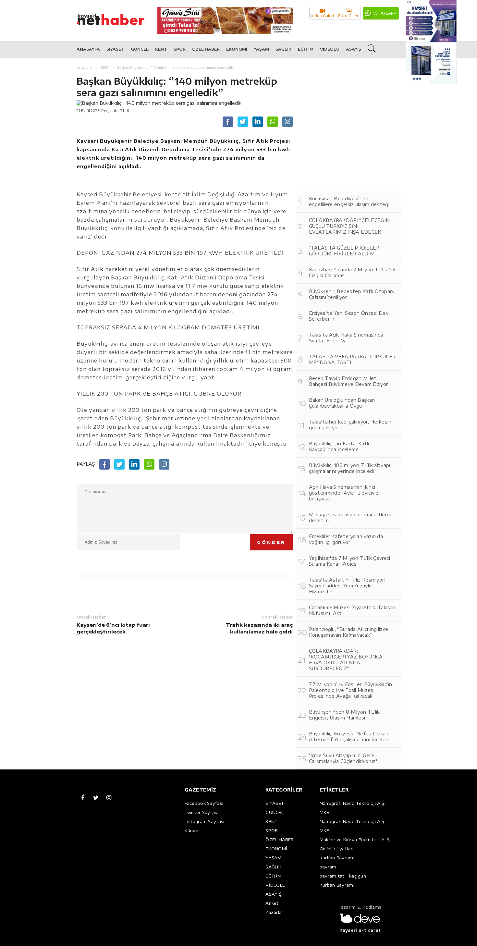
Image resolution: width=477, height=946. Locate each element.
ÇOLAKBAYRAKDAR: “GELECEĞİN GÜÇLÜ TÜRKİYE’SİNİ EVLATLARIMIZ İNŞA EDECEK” (349, 226)
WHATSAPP (384, 13)
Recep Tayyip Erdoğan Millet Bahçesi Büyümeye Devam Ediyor (348, 381)
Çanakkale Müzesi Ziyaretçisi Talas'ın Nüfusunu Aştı (352, 610)
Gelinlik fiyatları (336, 848)
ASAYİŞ (353, 49)
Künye (192, 830)
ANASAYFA (88, 49)
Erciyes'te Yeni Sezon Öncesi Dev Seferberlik (349, 316)
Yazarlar (274, 912)
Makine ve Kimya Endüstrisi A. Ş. (355, 839)
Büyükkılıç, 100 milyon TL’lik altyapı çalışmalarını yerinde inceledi (349, 468)
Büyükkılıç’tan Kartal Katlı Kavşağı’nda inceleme (339, 446)
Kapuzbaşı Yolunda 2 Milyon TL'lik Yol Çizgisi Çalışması (352, 272)
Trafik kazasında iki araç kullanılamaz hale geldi (259, 628)
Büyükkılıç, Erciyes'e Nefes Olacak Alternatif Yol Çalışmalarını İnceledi (349, 736)
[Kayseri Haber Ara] (372, 50)
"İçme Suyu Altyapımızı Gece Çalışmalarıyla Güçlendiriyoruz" (343, 758)
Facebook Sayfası (204, 803)
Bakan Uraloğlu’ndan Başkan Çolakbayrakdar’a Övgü (342, 403)
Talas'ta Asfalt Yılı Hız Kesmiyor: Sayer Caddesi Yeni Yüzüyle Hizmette (347, 585)
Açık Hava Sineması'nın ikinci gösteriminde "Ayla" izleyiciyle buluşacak (344, 492)
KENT (161, 49)
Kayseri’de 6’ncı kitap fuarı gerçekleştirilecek (113, 628)
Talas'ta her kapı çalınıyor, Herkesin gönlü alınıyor (350, 424)
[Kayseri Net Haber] (117, 16)
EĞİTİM (305, 49)
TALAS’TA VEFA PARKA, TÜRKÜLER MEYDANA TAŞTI (352, 359)
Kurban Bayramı (337, 857)
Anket (272, 903)
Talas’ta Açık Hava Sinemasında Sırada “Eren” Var (346, 337)
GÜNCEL (140, 49)
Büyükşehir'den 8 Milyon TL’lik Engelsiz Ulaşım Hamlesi (344, 714)
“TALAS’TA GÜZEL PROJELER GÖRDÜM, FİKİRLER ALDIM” (344, 250)
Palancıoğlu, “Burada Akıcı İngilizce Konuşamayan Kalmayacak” (348, 632)
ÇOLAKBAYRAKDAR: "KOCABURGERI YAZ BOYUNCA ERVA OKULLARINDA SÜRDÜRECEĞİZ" (346, 659)
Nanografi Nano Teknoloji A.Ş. (352, 803)
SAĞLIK (283, 49)
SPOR (180, 49)
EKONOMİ (236, 49)
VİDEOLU (329, 49)
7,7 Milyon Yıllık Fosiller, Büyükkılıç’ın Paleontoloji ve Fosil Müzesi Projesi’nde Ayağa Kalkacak (350, 690)
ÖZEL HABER (206, 49)
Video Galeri (322, 15)
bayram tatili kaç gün (343, 875)
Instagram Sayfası (205, 821)
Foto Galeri (349, 15)
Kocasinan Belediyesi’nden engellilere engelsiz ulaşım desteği (349, 201)
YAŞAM (261, 49)
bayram (328, 866)
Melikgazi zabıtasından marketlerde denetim (351, 517)
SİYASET (115, 49)
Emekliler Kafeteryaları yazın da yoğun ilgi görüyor (346, 539)
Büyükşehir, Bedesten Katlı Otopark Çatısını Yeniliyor (352, 294)
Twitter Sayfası (202, 812)
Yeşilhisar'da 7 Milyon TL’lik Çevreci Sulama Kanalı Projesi (349, 561)
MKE (324, 812)
